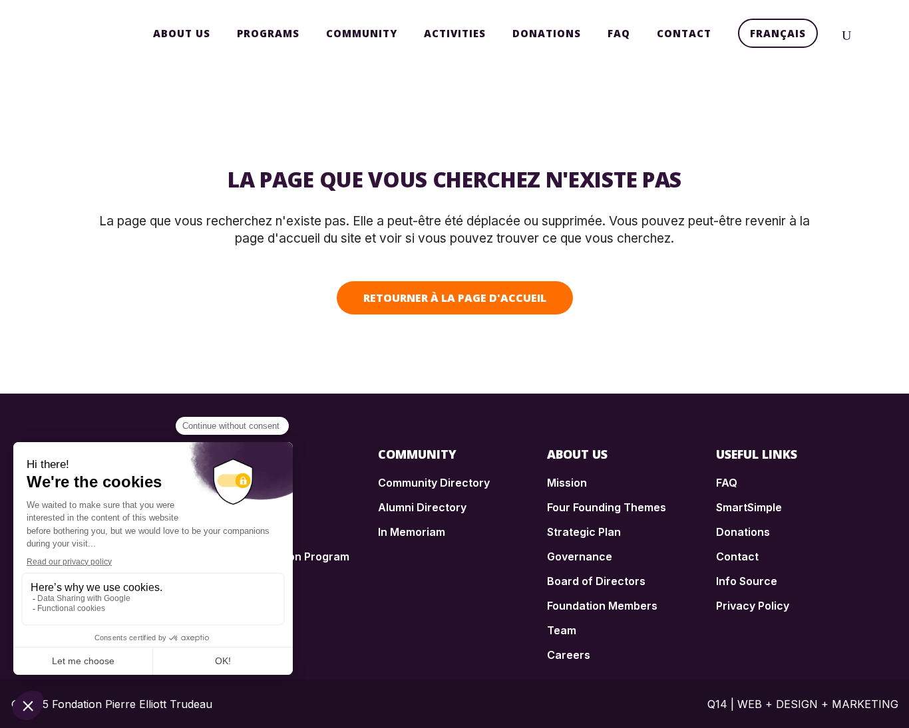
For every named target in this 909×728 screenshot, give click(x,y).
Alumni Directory (422, 507)
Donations (743, 532)
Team (561, 630)
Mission (567, 482)
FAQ (726, 482)
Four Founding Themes (606, 507)
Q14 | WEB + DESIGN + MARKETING (802, 704)
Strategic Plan (584, 532)
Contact (737, 556)
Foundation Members (602, 605)
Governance (579, 556)
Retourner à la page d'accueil (454, 298)
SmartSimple (749, 507)
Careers (568, 655)
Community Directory (434, 482)
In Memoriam (411, 532)
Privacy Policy (752, 605)
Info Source (746, 581)
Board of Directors (596, 581)
